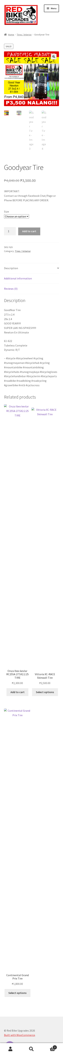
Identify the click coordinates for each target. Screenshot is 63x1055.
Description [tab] (11, 268)
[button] (54, 56)
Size (6, 211)
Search (31, 1049)
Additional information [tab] (18, 278)
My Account (10, 1049)
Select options (45, 692)
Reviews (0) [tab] (11, 288)
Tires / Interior (24, 34)
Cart (48, 1046)
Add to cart (29, 231)
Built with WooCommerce (19, 1035)
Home (11, 34)
